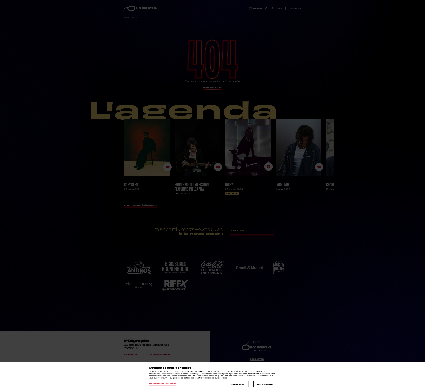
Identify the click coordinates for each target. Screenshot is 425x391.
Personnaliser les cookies (162, 384)
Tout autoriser (265, 384)
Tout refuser (237, 384)
